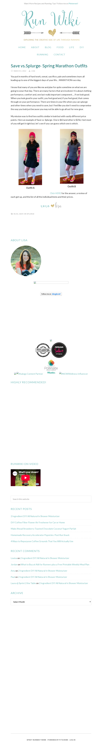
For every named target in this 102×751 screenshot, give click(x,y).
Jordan (14, 564)
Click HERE (55, 193)
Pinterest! (73, 3)
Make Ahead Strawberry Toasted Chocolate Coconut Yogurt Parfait (43, 528)
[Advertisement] (29, 647)
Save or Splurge (26, 214)
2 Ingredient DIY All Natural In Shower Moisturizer (35, 516)
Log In (72, 740)
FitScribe (63, 740)
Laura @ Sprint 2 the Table (23, 583)
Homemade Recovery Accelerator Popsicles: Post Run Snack (40, 535)
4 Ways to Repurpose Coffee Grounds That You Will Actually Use (42, 541)
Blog (16, 214)
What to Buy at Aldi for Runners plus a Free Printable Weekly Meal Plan (55, 564)
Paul (13, 577)
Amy (13, 570)
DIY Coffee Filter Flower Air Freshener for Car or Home (38, 522)
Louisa (14, 558)
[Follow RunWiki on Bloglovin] (51, 295)
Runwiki (51, 25)
